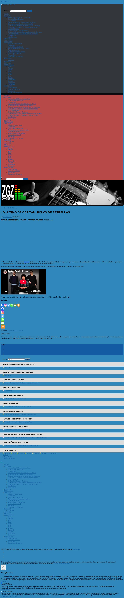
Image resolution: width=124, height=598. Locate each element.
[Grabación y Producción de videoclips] (12, 367)
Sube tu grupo (12, 87)
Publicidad (11, 45)
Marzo (10, 69)
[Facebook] (2, 304)
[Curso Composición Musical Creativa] (20, 445)
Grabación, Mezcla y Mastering (18, 30)
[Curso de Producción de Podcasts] (21, 383)
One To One (12, 35)
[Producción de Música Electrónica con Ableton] (18, 422)
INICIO (6, 14)
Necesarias (6, 583)
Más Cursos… (12, 37)
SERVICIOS (8, 42)
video (21, 331)
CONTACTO (8, 86)
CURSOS (7, 16)
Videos (14, 208)
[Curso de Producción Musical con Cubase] (17, 406)
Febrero (10, 68)
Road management (14, 50)
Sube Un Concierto (9, 458)
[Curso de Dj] (7, 391)
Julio (9, 76)
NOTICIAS (7, 58)
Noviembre (11, 83)
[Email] (15, 304)
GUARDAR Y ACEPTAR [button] (9, 596)
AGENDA (7, 38)
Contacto (5, 455)
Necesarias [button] (4, 581)
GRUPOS (7, 61)
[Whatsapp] (11, 304)
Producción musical (14, 53)
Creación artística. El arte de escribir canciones (23, 34)
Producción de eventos (15, 56)
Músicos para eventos (15, 43)
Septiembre (11, 79)
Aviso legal (76, 549)
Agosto (10, 78)
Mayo (10, 73)
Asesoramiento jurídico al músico (18, 48)
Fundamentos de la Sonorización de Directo (22, 22)
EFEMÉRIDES (9, 65)
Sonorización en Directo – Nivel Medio (20, 24)
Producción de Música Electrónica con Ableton (23, 27)
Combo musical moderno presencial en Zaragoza (24, 25)
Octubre (10, 81)
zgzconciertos (7, 217)
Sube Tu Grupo (7, 456)
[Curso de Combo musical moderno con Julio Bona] (19, 414)
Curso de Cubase (13, 29)
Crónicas (11, 60)
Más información (64, 563)
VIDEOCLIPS (8, 40)
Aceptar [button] (56, 563)
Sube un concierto (14, 89)
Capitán (10, 331)
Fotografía (11, 55)
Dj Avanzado (12, 20)
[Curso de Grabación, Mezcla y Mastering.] (17, 430)
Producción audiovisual (15, 47)
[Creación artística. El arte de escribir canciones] (25, 437)
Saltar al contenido (7, 1)
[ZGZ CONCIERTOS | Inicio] (8, 4)
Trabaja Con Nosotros (15, 92)
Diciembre (11, 84)
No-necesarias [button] (5, 589)
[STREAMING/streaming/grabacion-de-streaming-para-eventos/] (7, 375)
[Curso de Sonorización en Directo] (14, 398)
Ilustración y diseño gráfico (16, 51)
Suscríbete (11, 91)
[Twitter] (8, 304)
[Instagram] (5, 304)
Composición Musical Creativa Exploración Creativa (25, 32)
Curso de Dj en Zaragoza (16, 19)
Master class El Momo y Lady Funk (19, 17)
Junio (10, 74)
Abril (9, 71)
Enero (10, 66)
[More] (19, 304)
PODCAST (8, 63)
